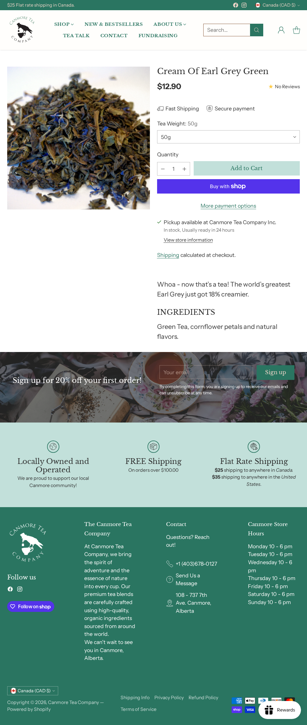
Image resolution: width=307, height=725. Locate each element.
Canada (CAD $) (279, 5)
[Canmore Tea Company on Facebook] (236, 6)
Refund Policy (203, 697)
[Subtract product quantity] (162, 168)
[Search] (256, 30)
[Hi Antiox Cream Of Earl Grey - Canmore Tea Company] (78, 138)
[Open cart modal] (296, 30)
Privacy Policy (169, 697)
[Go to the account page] (281, 30)
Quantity (167, 154)
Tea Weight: (177, 123)
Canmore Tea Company (73, 702)
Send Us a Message (188, 579)
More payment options (228, 206)
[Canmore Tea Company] (22, 30)
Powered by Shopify (29, 709)
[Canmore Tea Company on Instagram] (244, 6)
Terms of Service (138, 709)
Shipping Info (135, 697)
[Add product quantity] (184, 168)
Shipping (168, 255)
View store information (188, 240)
